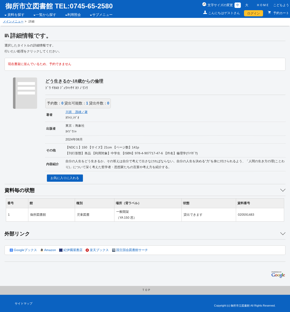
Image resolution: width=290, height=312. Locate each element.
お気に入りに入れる (65, 178)
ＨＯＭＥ (262, 5)
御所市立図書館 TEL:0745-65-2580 (59, 6)
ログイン (253, 13)
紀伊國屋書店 (72, 250)
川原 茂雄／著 (76, 112)
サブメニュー (102, 15)
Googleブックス (25, 250)
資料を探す (15, 15)
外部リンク (17, 234)
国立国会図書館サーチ (131, 250)
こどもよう (281, 5)
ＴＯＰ (146, 290)
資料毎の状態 (20, 190)
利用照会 (74, 15)
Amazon (50, 250)
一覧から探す (46, 15)
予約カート (280, 13)
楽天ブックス (99, 250)
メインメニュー (13, 21)
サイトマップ (23, 303)
